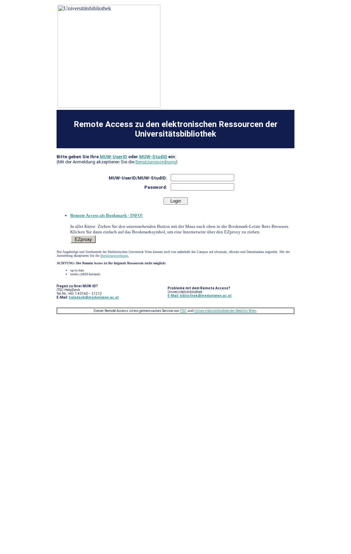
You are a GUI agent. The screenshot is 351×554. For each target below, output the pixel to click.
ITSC (183, 311)
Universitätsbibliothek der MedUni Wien (225, 311)
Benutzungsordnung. (114, 255)
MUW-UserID (113, 156)
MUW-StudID (153, 156)
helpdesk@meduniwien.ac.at (94, 297)
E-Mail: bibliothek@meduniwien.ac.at (200, 296)
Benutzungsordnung (155, 161)
